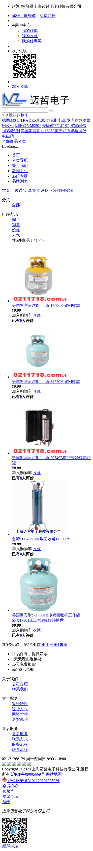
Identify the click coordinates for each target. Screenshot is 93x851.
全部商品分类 (14, 141)
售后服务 (20, 734)
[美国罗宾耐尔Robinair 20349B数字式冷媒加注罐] (39, 453)
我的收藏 (30, 36)
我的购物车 (19, 115)
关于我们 (20, 165)
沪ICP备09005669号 (28, 774)
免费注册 (48, 15)
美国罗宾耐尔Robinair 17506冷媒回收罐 (46, 305)
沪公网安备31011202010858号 (33, 781)
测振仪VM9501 (28, 125)
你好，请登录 (24, 15)
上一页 (52, 644)
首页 (16, 155)
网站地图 (54, 774)
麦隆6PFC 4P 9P (55, 125)
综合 (16, 219)
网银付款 (20, 714)
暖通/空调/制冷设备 (31, 190)
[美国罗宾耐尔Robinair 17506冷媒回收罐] (39, 301)
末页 (63, 644)
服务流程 (20, 744)
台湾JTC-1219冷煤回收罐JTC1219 (41, 539)
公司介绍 (20, 684)
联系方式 (20, 739)
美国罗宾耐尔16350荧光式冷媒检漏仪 (53, 131)
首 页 (41, 644)
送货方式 (20, 709)
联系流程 (20, 749)
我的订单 (30, 30)
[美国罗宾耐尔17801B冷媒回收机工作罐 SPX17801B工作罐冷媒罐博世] (39, 610)
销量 (16, 225)
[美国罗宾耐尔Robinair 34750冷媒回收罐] (39, 377)
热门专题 (20, 176)
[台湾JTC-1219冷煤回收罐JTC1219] (39, 534)
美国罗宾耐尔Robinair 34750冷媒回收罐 (46, 381)
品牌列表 (20, 181)
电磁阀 (8, 136)
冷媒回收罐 (63, 190)
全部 (16, 205)
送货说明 (20, 719)
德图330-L (10, 120)
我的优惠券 (32, 41)
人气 (16, 235)
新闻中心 (20, 171)
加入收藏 (20, 86)
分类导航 (20, 160)
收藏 (37, 315)
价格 (16, 230)
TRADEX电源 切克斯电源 (43, 120)
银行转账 (20, 704)
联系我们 (20, 689)
